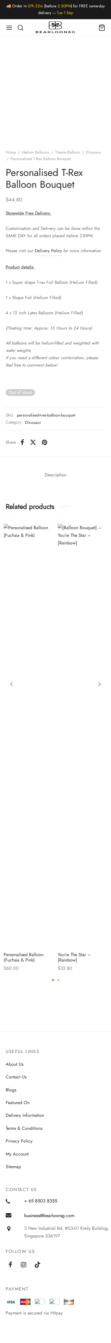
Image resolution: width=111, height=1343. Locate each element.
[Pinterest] (44, 442)
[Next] (99, 684)
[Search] (20, 27)
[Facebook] (22, 442)
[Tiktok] (38, 1265)
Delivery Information (25, 1115)
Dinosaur (93, 152)
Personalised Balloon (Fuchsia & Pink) (24, 957)
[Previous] (11, 684)
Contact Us (16, 1077)
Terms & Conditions (24, 1128)
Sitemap (13, 1166)
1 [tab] (53, 980)
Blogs (11, 1090)
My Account (17, 1154)
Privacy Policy (19, 1141)
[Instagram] (23, 1265)
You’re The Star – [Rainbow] (74, 957)
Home (11, 152)
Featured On (18, 1102)
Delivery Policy (48, 251)
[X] (33, 442)
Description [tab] (55, 475)
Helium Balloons (35, 152)
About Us (14, 1064)
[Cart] (101, 27)
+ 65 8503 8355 (40, 1201)
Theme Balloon (67, 152)
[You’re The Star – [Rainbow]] (83, 735)
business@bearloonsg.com (49, 1215)
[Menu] (9, 28)
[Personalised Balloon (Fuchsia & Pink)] (29, 735)
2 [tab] (58, 980)
